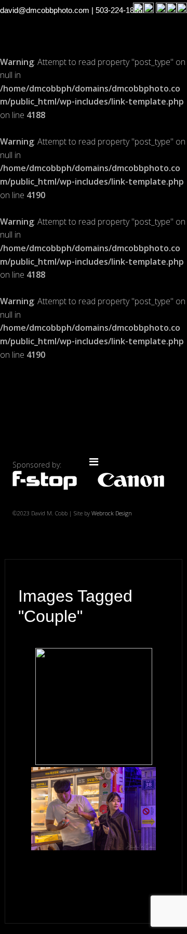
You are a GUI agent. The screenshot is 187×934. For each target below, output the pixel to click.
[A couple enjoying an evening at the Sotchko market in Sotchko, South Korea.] (93, 808)
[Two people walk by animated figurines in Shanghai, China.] (93, 706)
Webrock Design (111, 513)
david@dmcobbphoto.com (44, 10)
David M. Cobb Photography (93, 411)
